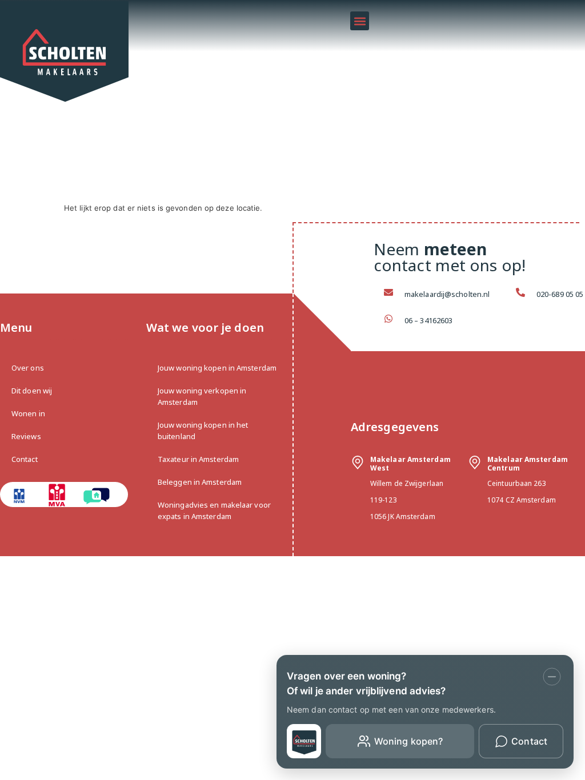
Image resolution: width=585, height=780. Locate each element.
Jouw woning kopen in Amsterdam (217, 368)
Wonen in (28, 413)
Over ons (27, 368)
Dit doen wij (31, 390)
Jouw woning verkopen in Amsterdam (202, 396)
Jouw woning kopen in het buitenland (203, 430)
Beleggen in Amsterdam (200, 482)
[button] (359, 20)
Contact (24, 459)
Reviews (26, 436)
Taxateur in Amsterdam (198, 459)
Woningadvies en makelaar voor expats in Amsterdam (214, 510)
